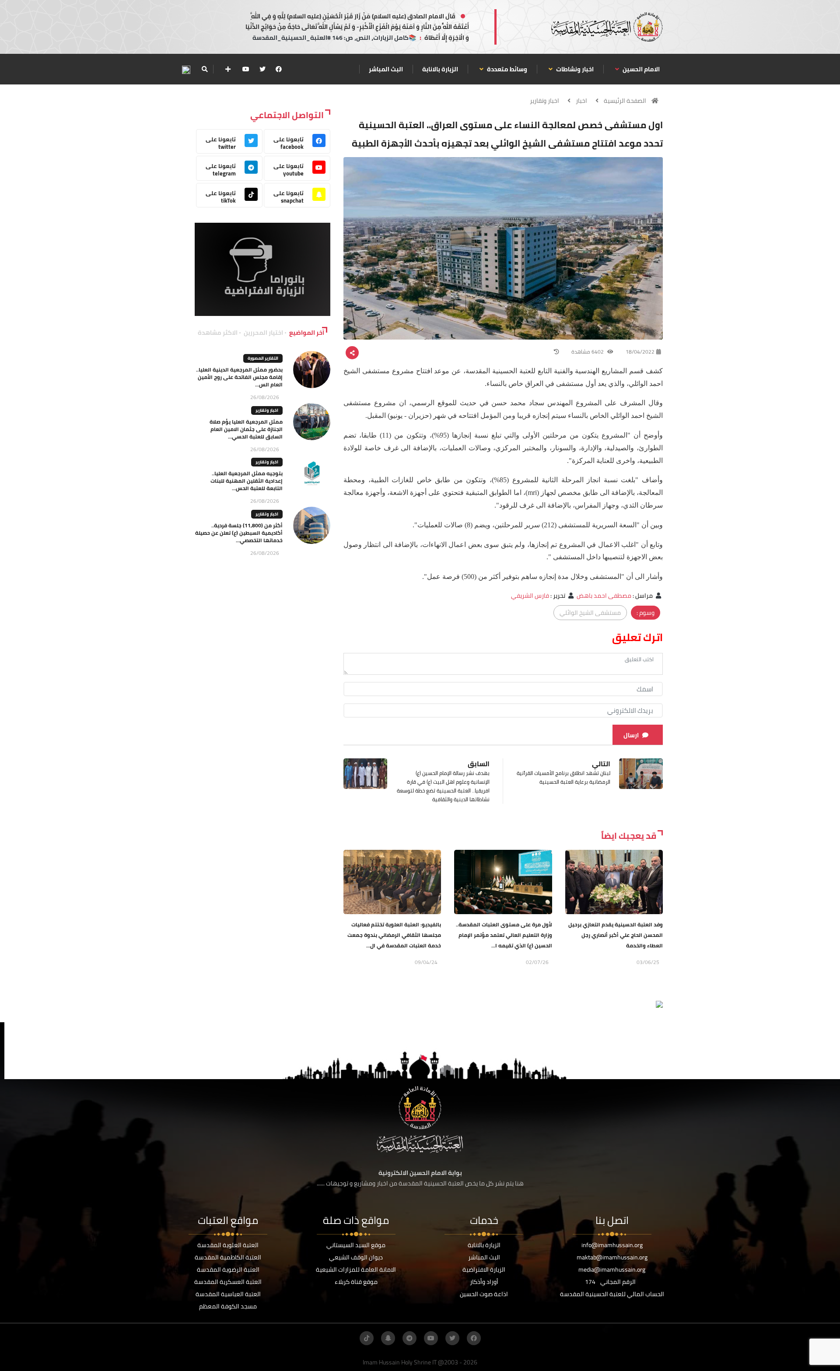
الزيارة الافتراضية (483, 1269)
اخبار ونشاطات (574, 69)
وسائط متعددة (506, 69)
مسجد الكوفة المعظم (228, 1306)
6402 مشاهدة (588, 352)
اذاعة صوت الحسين (484, 1294)
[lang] (186, 69)
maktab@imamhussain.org (612, 1257)
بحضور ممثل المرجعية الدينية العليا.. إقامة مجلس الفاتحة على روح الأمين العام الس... (239, 377)
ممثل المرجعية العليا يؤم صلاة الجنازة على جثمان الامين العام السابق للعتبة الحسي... (246, 429)
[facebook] (278, 69)
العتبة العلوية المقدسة (228, 1245)
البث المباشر (386, 69)
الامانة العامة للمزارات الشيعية (356, 1269)
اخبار (581, 100)
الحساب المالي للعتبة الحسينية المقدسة (612, 1294)
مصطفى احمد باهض (604, 595)
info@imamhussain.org (612, 1245)
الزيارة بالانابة (440, 69)
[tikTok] (367, 1338)
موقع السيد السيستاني (355, 1245)
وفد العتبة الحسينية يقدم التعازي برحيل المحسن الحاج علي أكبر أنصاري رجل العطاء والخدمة (615, 934)
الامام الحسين (640, 69)
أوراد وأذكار (484, 1281)
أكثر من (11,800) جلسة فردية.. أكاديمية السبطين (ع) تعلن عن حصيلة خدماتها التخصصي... (239, 532)
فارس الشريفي (530, 595)
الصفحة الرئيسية (625, 100)
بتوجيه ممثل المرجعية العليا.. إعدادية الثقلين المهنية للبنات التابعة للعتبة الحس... (246, 480)
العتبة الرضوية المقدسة (228, 1269)
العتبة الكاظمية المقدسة (228, 1257)
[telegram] (409, 1338)
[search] (204, 69)
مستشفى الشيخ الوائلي (590, 612)
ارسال (631, 735)
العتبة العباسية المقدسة (228, 1294)
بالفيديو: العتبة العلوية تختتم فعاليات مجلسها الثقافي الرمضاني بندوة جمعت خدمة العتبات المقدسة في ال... (394, 934)
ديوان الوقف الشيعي (356, 1257)
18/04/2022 (640, 352)
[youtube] (246, 69)
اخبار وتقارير (544, 100)
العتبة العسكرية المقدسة (228, 1281)
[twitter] (262, 69)
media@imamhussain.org (611, 1269)
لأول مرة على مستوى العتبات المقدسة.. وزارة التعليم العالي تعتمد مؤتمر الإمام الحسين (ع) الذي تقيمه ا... (504, 934)
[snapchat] (388, 1338)
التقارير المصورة (263, 358)
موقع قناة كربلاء (356, 1281)
